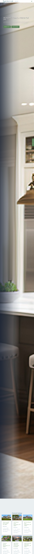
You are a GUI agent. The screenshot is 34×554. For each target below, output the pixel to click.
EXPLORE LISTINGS (7, 26)
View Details (5, 531)
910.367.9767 (16, 1)
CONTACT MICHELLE (15, 26)
